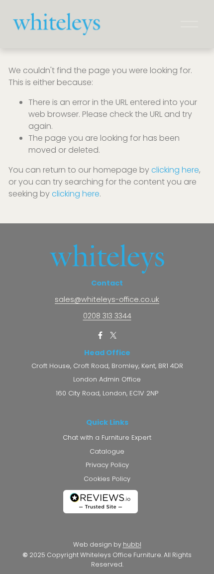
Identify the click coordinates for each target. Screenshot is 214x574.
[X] (113, 335)
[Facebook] (100, 335)
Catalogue (107, 452)
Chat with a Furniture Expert (107, 438)
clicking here (175, 170)
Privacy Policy (107, 465)
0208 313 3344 (107, 316)
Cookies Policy (107, 479)
